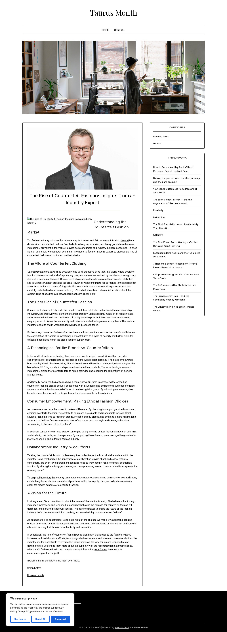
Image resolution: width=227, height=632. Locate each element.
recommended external (110, 545)
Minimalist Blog (122, 627)
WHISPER (158, 235)
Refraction (159, 217)
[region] (40, 609)
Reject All (40, 619)
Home (105, 30)
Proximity (158, 210)
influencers (90, 385)
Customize (20, 619)
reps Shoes (101, 549)
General (119, 30)
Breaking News (161, 136)
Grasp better (34, 568)
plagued (124, 240)
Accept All (60, 619)
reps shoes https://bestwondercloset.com (59, 293)
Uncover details (35, 575)
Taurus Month (113, 12)
